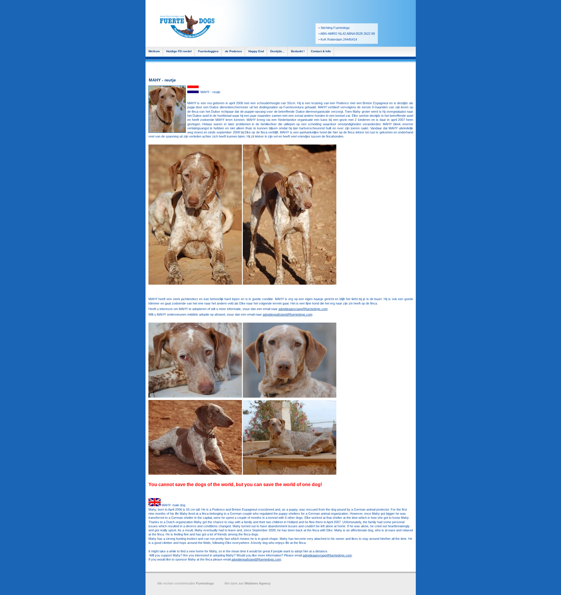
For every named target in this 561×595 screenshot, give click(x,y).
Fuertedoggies (208, 51)
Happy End (256, 51)
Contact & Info (321, 51)
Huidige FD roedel (179, 51)
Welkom (154, 51)
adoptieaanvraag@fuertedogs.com (303, 309)
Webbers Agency (258, 583)
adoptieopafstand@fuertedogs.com (287, 314)
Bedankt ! (297, 51)
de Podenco (233, 51)
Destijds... (277, 51)
